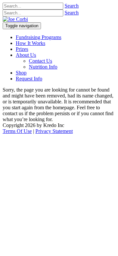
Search (72, 6)
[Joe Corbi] (15, 19)
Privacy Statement (54, 131)
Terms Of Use (17, 131)
